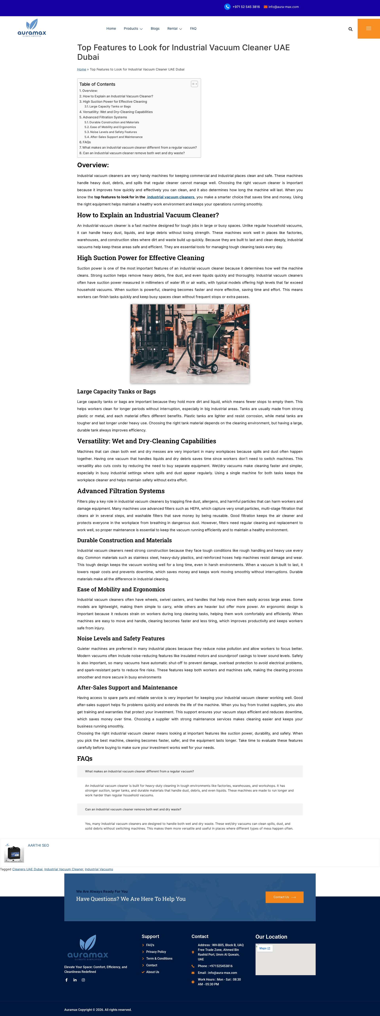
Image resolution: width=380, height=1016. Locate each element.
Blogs (155, 28)
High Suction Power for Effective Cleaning (115, 101)
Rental (172, 28)
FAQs (87, 142)
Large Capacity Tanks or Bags (110, 106)
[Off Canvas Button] (369, 28)
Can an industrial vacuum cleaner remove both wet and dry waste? (134, 153)
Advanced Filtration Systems (105, 117)
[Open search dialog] (350, 29)
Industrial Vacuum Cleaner (63, 869)
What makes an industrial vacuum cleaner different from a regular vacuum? (139, 147)
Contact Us (281, 897)
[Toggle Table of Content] (192, 84)
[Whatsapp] (369, 1005)
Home (111, 28)
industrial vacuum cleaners (170, 197)
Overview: (90, 91)
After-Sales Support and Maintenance (116, 137)
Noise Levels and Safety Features (113, 132)
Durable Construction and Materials (114, 122)
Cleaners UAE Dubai (27, 869)
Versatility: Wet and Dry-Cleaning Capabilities (118, 112)
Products (131, 28)
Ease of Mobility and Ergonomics (113, 127)
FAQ (193, 28)
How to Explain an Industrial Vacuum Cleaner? (118, 96)
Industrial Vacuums (99, 869)
